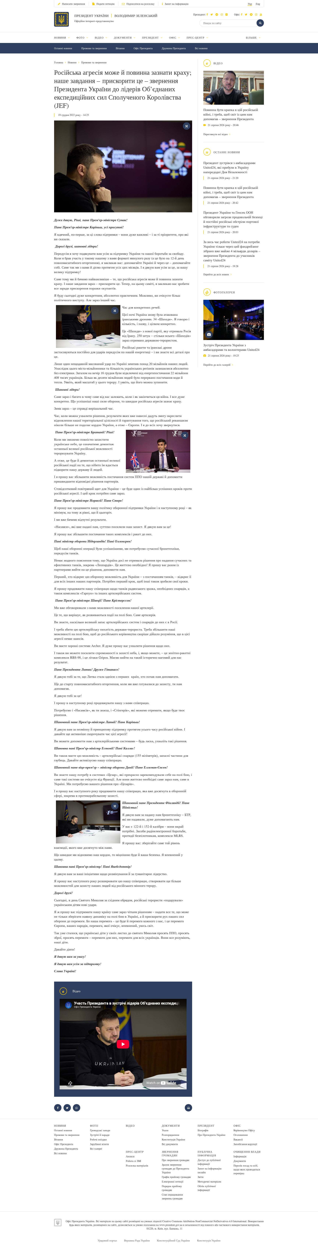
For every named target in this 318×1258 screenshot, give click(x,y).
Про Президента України (211, 1135)
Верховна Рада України (137, 1240)
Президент (206, 1125)
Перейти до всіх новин (216, 274)
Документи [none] (123, 37)
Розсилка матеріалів (137, 1165)
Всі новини (201, 48)
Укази (165, 1130)
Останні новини (63, 48)
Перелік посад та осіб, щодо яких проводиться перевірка (247, 1169)
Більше (252, 37)
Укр (250, 4)
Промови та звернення (94, 48)
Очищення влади (247, 1151)
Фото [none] (80, 37)
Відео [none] (100, 37)
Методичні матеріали (209, 1181)
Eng (258, 4)
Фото (94, 1125)
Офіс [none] (173, 37)
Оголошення (241, 1135)
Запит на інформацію (176, 4)
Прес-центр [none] (196, 37)
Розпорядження (170, 1135)
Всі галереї (96, 1148)
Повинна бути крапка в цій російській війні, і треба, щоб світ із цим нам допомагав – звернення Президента (230, 114)
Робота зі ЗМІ (133, 1161)
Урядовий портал (107, 1240)
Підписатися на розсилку (140, 4)
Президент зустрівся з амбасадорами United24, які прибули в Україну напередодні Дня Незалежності (229, 167)
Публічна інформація (207, 1153)
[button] (213, 14)
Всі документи (170, 1144)
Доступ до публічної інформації (209, 1162)
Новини (72, 62)
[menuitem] (63, 37)
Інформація (240, 1156)
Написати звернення (73, 4)
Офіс (237, 1125)
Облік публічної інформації (207, 1188)
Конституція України (173, 1139)
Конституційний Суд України (173, 1240)
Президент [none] (151, 37)
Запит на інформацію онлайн (209, 1170)
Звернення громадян (170, 1153)
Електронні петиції (172, 1181)
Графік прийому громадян (176, 1177)
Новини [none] (60, 37)
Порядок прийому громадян (172, 1188)
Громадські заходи (100, 1130)
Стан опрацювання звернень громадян (172, 1196)
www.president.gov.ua (170, 1225)
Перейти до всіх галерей (217, 364)
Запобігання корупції (245, 1144)
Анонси (130, 1156)
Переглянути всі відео (215, 134)
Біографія (203, 1130)
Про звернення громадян (175, 1160)
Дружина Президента (174, 48)
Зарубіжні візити (99, 1144)
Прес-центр (135, 1151)
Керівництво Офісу (244, 1130)
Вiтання (120, 48)
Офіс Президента (143, 48)
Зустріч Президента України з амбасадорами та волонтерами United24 (231, 347)
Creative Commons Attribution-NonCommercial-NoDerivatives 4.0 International (204, 1221)
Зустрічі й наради (99, 1135)
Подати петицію (105, 4)
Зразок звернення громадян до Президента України (175, 1168)
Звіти (201, 1177)
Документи (171, 1125)
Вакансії (238, 1139)
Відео (130, 1125)
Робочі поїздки (98, 1139)
